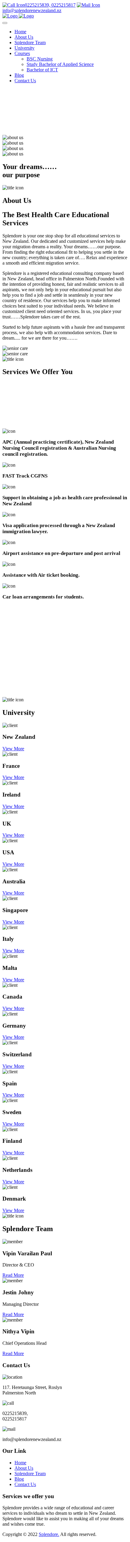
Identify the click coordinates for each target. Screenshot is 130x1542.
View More (13, 748)
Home (20, 31)
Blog (19, 75)
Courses (22, 53)
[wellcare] (18, 15)
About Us (24, 37)
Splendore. (49, 1534)
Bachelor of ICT (42, 69)
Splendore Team (30, 42)
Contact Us (25, 80)
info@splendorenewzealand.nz (31, 10)
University (24, 48)
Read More (13, 1275)
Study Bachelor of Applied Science (60, 64)
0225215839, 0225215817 (50, 5)
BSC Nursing (40, 58)
